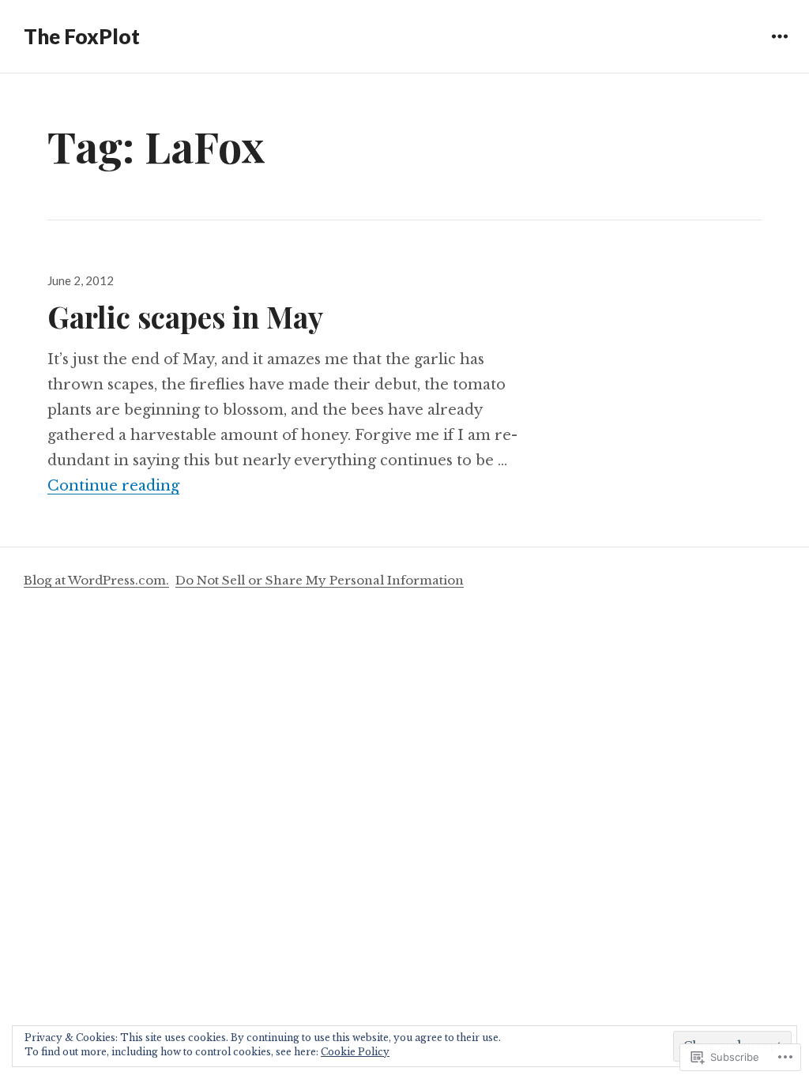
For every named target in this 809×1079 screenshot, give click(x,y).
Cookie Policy (355, 1052)
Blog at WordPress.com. (96, 580)
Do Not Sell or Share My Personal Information (319, 580)
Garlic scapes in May (185, 316)
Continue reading (113, 485)
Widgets (779, 48)
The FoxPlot (82, 36)
